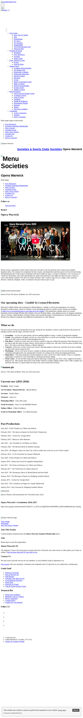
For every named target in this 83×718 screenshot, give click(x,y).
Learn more (62, 710)
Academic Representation (22, 68)
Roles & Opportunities (21, 86)
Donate (15, 525)
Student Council (19, 90)
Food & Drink (19, 64)
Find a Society (10, 128)
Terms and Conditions (12, 595)
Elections (17, 78)
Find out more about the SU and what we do (22, 552)
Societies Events (10, 130)
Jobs (15, 37)
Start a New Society (12, 132)
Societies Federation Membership (16, 126)
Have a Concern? (11, 138)
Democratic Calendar (21, 72)
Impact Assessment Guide (22, 82)
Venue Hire (9, 582)
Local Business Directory (13, 580)
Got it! (75, 710)
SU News (17, 41)
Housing (17, 105)
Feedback (17, 99)
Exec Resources (19, 54)
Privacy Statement (11, 598)
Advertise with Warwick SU (15, 578)
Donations (17, 53)
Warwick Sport (10, 205)
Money (16, 107)
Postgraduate (18, 39)
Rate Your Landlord (20, 109)
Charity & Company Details (14, 641)
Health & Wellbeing (20, 101)
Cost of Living (19, 97)
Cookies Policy (10, 600)
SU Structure (18, 43)
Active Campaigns (20, 113)
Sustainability (18, 45)
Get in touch (5, 564)
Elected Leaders (19, 76)
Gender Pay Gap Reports (13, 602)
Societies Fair (9, 134)
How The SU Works (21, 35)
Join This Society (7, 525)
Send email (4, 523)
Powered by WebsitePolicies (13, 713)
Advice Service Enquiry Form (24, 93)
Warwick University (12, 573)
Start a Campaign (20, 117)
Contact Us (9, 136)
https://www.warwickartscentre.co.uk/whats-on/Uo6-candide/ (23, 311)
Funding (17, 115)
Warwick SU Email (11, 584)
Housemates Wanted (21, 103)
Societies (17, 56)
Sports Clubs (18, 58)
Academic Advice (20, 95)
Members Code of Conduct (14, 597)
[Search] (2, 6)
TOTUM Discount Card (22, 47)
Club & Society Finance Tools (15, 586)
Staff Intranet (9, 576)
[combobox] (41, 6)
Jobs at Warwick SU (12, 575)
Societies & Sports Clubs (33, 149)
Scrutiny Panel (19, 88)
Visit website (5, 521)
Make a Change (19, 84)
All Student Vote (19, 70)
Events (16, 62)
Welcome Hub (19, 49)
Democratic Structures (21, 74)
